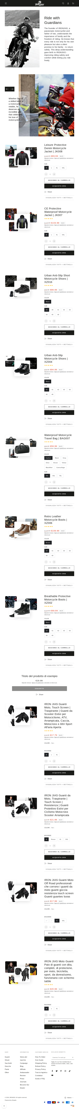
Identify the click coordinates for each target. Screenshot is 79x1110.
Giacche (8, 1066)
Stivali (7, 1060)
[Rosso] (54, 746)
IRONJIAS (13, 1097)
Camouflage (60, 467)
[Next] (12, 89)
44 (47, 314)
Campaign (24, 1063)
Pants (7, 1069)
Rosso (53, 839)
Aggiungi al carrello (59, 180)
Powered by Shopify (10, 1100)
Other (7, 1072)
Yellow (64, 462)
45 (52, 314)
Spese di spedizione (60, 158)
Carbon (48, 458)
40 (52, 310)
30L (47, 475)
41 (58, 310)
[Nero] (46, 746)
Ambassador (24, 1072)
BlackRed (49, 467)
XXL (63, 168)
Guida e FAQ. (40, 1079)
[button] (63, 3)
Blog (21, 1066)
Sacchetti (8, 1063)
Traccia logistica (41, 1072)
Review (23, 1075)
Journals (23, 1082)
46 (58, 314)
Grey (64, 458)
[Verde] (50, 746)
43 (70, 310)
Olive (47, 462)
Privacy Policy (40, 1069)
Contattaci (39, 1075)
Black (48, 301)
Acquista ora (59, 186)
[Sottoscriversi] (73, 1057)
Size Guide (39, 1060)
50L (54, 475)
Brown (55, 462)
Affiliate (23, 1069)
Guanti (7, 1057)
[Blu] (50, 912)
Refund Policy (40, 1066)
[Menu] (5, 3)
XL (57, 168)
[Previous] (7, 89)
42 (64, 310)
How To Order (40, 1057)
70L (60, 475)
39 (47, 310)
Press (22, 1079)
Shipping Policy (41, 1063)
